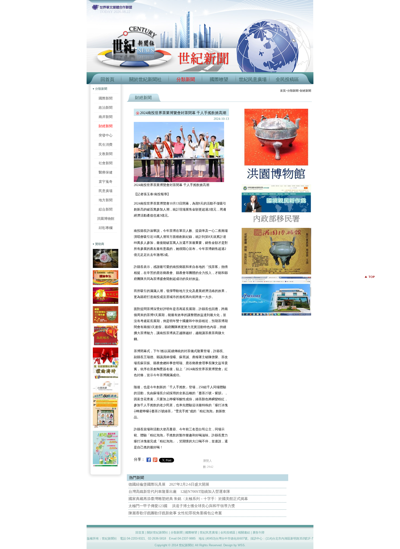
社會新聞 (105, 163)
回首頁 (107, 79)
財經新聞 (105, 126)
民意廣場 (105, 191)
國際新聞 (105, 98)
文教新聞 (105, 154)
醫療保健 (105, 172)
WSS (241, 545)
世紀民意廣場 (253, 79)
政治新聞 (105, 107)
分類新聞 (185, 79)
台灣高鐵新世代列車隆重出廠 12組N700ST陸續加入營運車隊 (179, 491)
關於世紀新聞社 (145, 79)
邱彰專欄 (105, 228)
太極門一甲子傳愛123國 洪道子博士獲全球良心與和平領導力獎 (181, 506)
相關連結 (244, 532)
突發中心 (105, 135)
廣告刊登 (259, 532)
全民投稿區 (287, 79)
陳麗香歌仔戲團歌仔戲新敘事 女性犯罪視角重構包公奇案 (175, 513)
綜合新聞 (105, 209)
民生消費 (105, 144)
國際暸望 (219, 79)
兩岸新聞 (105, 117)
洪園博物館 (105, 218)
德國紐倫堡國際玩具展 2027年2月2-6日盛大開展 (168, 484)
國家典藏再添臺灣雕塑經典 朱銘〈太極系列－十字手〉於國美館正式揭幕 (188, 499)
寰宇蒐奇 (105, 181)
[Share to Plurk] (155, 459)
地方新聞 (105, 200)
